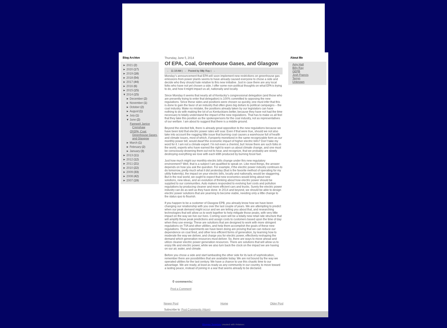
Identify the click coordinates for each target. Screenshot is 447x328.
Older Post (276, 303)
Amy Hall (298, 64)
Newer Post (171, 303)
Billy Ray (298, 68)
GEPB (296, 71)
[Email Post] (214, 70)
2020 (129, 69)
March (134, 142)
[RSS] (124, 316)
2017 (129, 82)
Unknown (298, 82)
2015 (129, 90)
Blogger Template (211, 324)
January (135, 151)
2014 (129, 94)
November (136, 103)
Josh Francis (300, 75)
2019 (129, 73)
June (133, 119)
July (132, 115)
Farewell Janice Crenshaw (140, 125)
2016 (129, 86)
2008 (129, 176)
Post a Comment (180, 289)
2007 (129, 180)
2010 (129, 167)
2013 (129, 155)
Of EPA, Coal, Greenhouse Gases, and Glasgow (144, 135)
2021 (129, 65)
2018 (129, 77)
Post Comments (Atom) (195, 309)
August (134, 111)
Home (224, 303)
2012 (129, 159)
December (136, 98)
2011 (129, 163)
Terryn (296, 78)
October (135, 107)
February (135, 147)
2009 (129, 172)
